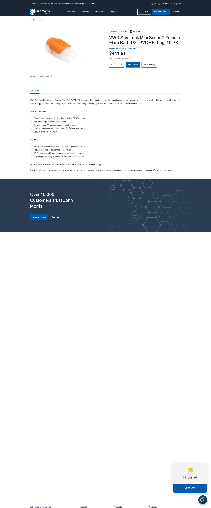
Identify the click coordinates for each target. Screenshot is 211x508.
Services (85, 12)
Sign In (177, 4)
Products (99, 12)
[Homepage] (40, 12)
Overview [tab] (35, 90)
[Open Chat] (202, 499)
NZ (155, 4)
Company (113, 12)
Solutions (71, 12)
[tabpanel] (105, 132)
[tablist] (105, 90)
